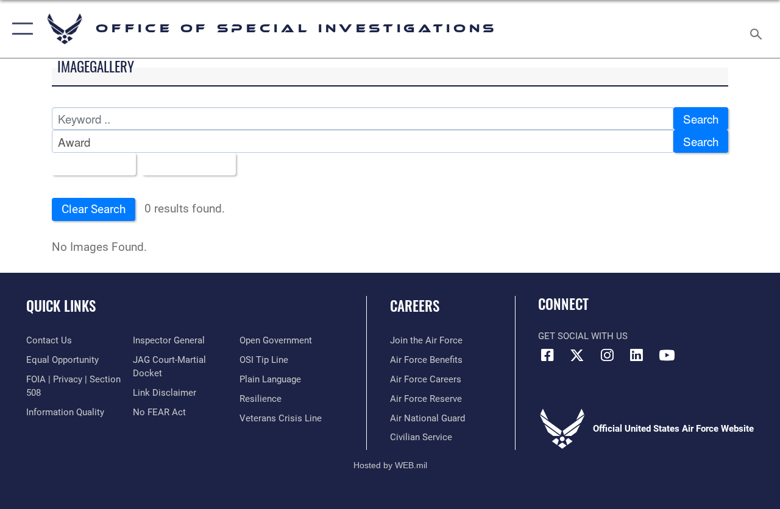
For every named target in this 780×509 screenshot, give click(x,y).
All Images (89, 164)
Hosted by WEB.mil (390, 465)
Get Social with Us (583, 336)
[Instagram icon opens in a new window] (607, 355)
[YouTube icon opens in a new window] (667, 355)
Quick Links (61, 306)
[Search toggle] (758, 28)
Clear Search (94, 209)
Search (700, 118)
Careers (414, 306)
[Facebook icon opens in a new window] (547, 355)
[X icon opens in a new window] (577, 355)
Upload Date (184, 164)
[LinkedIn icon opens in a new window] (637, 355)
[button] (20, 29)
